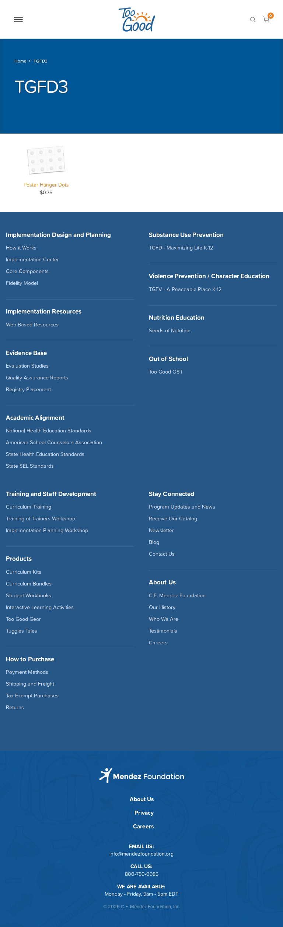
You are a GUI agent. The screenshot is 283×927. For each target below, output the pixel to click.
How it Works (21, 248)
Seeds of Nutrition (170, 330)
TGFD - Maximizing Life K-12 (181, 248)
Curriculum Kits (23, 572)
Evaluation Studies (27, 366)
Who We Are (163, 619)
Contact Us (162, 554)
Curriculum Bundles (29, 584)
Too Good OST (166, 372)
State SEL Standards (30, 466)
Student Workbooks (28, 595)
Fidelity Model (22, 283)
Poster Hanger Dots (46, 184)
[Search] (252, 19)
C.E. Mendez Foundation (177, 595)
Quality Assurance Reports (37, 378)
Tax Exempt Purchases (32, 695)
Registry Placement (28, 389)
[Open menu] (18, 19)
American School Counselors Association (54, 442)
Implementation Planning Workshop (47, 530)
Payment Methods (27, 672)
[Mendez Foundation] (136, 19)
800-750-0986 (141, 874)
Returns (15, 707)
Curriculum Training (28, 507)
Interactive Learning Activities (40, 607)
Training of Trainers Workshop (40, 518)
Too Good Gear (23, 619)
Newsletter (161, 530)
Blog (154, 542)
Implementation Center (32, 259)
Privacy (144, 813)
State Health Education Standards (45, 454)
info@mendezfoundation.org (141, 853)
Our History (162, 607)
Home (20, 61)
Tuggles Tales (21, 631)
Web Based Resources (32, 325)
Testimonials (163, 631)
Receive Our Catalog (173, 518)
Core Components (27, 271)
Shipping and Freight (30, 684)
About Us (142, 799)
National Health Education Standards (48, 431)
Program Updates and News (182, 507)
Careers (158, 642)
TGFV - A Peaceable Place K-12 (185, 289)
